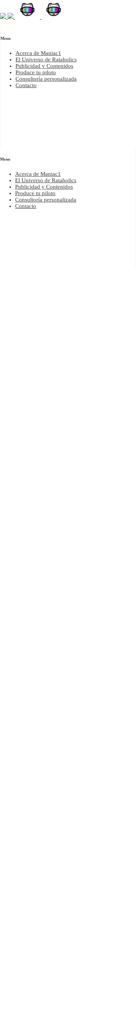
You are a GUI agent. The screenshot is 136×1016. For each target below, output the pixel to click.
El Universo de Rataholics (46, 59)
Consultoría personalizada (46, 79)
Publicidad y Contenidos (44, 66)
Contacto (26, 85)
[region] (68, 61)
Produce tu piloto (35, 72)
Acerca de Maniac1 (38, 53)
